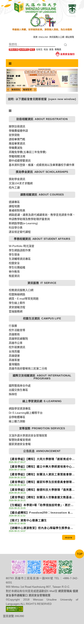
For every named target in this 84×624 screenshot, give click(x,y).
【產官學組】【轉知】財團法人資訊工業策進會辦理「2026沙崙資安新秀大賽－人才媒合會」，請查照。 (42, 474)
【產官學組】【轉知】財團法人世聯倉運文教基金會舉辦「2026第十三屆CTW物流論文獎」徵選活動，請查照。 (42, 497)
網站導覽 (69, 37)
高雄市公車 (15, 342)
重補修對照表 (17, 210)
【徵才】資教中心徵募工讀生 (28, 520)
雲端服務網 (15, 311)
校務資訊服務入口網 (21, 290)
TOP (79, 553)
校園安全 (14, 263)
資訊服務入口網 (56, 37)
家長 (51, 49)
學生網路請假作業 (20, 250)
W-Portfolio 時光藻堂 (21, 246)
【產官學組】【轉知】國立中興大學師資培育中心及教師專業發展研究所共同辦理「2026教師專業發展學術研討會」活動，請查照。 (42, 467)
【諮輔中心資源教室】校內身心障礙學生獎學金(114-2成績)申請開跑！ (39, 528)
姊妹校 (13, 394)
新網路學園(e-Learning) (23, 223)
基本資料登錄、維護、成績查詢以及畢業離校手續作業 (41, 164)
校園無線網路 (17, 294)
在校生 (39, 49)
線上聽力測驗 (17, 421)
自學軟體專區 (17, 417)
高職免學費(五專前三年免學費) (27, 152)
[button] (11, 80)
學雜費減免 (15, 147)
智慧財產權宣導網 (20, 439)
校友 (46, 49)
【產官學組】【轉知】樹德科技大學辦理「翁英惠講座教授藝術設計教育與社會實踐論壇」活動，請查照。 (42, 490)
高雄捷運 (14, 355)
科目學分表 (15, 227)
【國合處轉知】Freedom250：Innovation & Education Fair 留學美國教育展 (39, 513)
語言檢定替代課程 (20, 231)
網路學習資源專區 (20, 408)
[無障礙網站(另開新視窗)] (14, 608)
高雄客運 (14, 360)
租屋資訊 (14, 275)
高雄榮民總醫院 (18, 338)
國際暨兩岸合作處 (20, 385)
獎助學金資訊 (17, 179)
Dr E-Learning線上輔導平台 (26, 412)
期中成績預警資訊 (20, 160)
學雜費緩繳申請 (18, 130)
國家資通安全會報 (20, 444)
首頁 (35, 37)
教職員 (58, 49)
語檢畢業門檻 (17, 139)
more (68, 537)
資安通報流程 (17, 307)
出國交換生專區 (18, 389)
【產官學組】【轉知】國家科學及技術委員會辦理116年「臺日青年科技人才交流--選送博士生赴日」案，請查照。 (42, 482)
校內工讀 (14, 187)
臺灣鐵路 (14, 364)
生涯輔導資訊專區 (20, 258)
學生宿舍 (14, 254)
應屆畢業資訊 (17, 143)
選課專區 (14, 201)
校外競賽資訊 (17, 347)
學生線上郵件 (17, 302)
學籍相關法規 (17, 156)
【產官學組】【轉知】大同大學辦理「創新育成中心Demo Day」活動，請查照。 (42, 459)
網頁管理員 (65, 591)
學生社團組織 (17, 267)
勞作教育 (14, 271)
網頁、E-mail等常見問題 (23, 298)
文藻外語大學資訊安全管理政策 (28, 435)
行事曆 (13, 325)
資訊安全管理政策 (39, 595)
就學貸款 (14, 134)
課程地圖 (14, 206)
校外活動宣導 (17, 330)
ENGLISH (43, 37)
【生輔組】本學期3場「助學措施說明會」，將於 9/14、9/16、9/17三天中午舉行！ (40, 505)
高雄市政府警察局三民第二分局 (28, 368)
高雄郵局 (14, 334)
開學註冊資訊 (17, 126)
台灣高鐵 (14, 351)
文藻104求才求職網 (21, 183)
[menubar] (10, 63)
